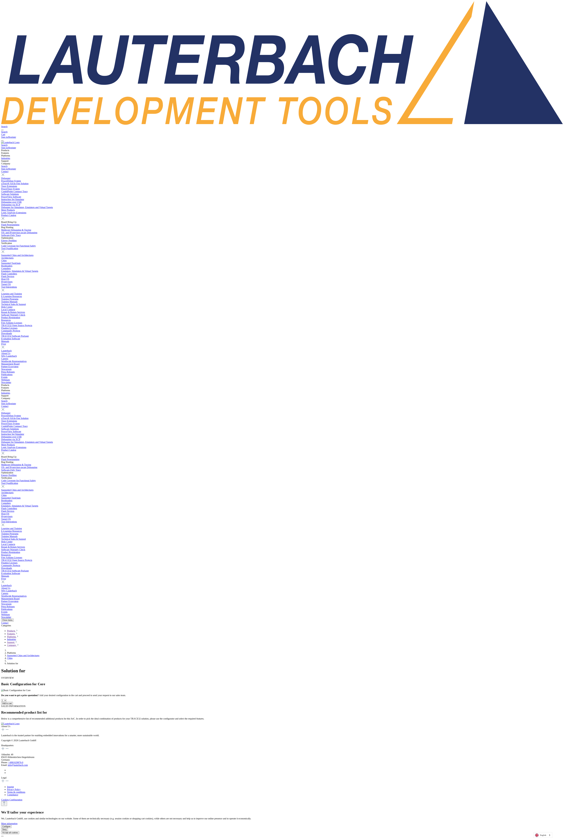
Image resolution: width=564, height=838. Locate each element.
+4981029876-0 (15, 762)
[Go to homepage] (282, 124)
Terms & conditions (16, 792)
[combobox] (542, 835)
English (543, 835)
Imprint (10, 787)
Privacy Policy (14, 789)
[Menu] (2, 140)
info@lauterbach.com (18, 765)
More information (9, 823)
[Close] (2, 836)
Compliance (12, 794)
